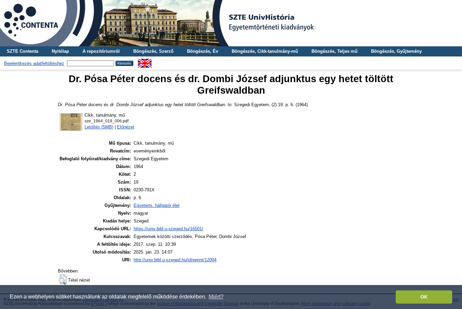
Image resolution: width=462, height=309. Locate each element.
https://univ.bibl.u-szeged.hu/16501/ (168, 228)
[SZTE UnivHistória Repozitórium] (231, 23)
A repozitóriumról (101, 51)
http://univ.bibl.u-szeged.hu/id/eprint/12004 (175, 259)
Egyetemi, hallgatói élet (157, 205)
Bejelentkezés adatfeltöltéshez (34, 63)
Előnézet (125, 126)
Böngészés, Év (202, 51)
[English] (145, 61)
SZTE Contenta (22, 51)
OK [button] (424, 297)
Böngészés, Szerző (153, 51)
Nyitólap (60, 51)
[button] (63, 280)
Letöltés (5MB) (99, 126)
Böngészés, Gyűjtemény (396, 51)
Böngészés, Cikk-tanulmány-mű (265, 51)
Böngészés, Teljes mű (334, 51)
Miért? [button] (216, 297)
